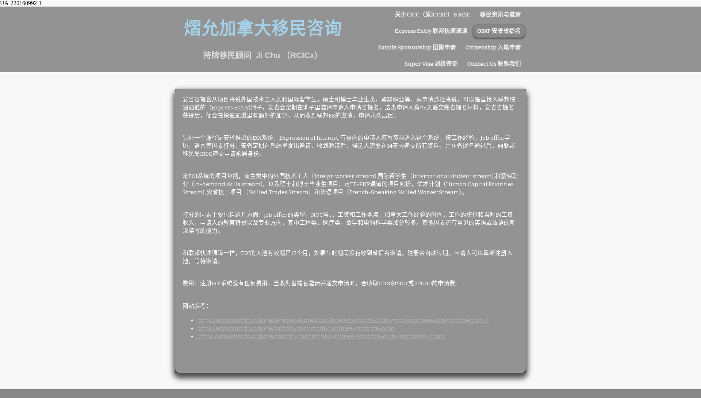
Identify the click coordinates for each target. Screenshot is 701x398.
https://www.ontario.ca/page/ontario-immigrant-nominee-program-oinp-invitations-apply (321, 336)
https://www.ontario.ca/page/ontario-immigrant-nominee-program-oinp (295, 328)
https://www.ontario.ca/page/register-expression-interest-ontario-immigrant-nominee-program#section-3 (343, 320)
